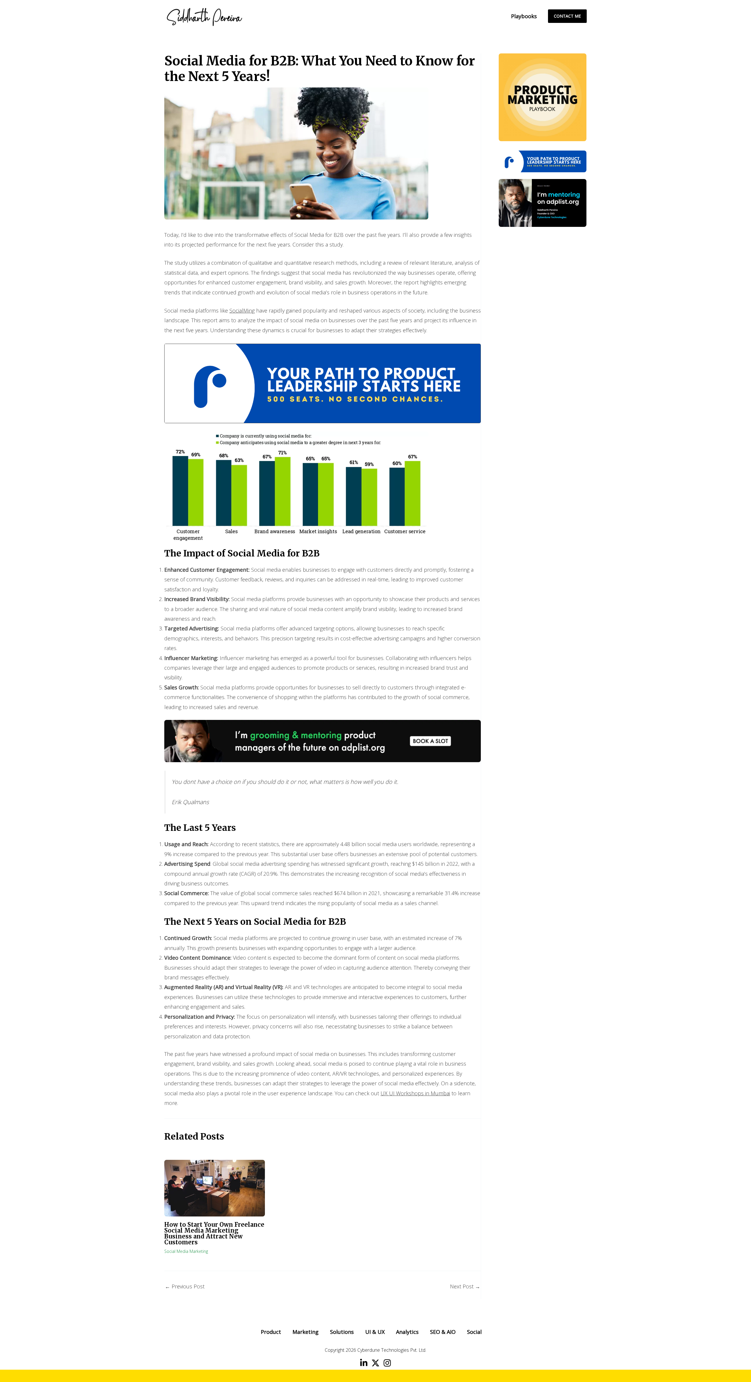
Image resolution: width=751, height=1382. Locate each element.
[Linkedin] (364, 1363)
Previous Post (184, 1286)
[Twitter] (375, 1363)
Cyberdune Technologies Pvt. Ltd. (391, 1350)
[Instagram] (387, 1363)
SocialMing (242, 310)
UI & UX (375, 1331)
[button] (567, 16)
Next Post (465, 1286)
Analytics (407, 1331)
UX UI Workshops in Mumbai (415, 1093)
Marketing (305, 1331)
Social (474, 1331)
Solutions (342, 1331)
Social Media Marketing (186, 1251)
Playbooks (524, 16)
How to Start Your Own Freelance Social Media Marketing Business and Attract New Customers (214, 1233)
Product (271, 1331)
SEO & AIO (443, 1331)
